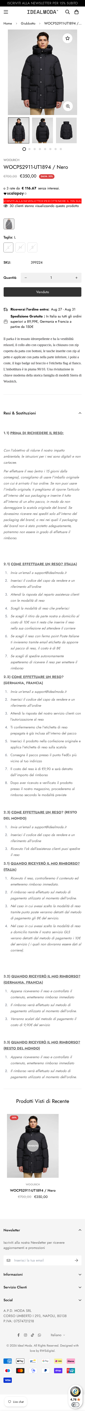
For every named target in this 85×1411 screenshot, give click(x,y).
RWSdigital (47, 1351)
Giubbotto (28, 23)
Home (7, 23)
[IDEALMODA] (43, 11)
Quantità (9, 277)
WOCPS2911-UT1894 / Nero (33, 1190)
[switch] (75, 1404)
